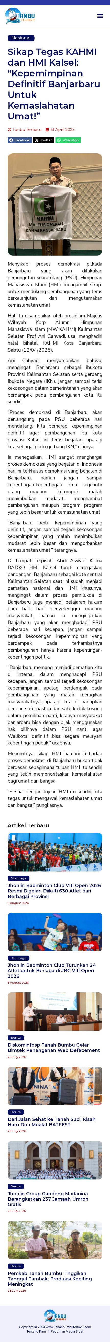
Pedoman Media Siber (67, 1331)
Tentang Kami (37, 1331)
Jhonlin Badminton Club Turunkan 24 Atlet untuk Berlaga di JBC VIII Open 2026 (52, 970)
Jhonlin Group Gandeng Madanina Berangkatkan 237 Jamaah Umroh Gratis (48, 1199)
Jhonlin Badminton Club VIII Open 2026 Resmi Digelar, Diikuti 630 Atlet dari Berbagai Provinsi (54, 891)
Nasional (21, 37)
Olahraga (18, 878)
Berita (16, 1037)
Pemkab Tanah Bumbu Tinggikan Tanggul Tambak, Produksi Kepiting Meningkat (50, 1279)
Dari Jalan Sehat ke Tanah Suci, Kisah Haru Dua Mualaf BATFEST (52, 1122)
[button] (100, 16)
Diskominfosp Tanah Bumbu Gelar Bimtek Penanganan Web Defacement (54, 1047)
